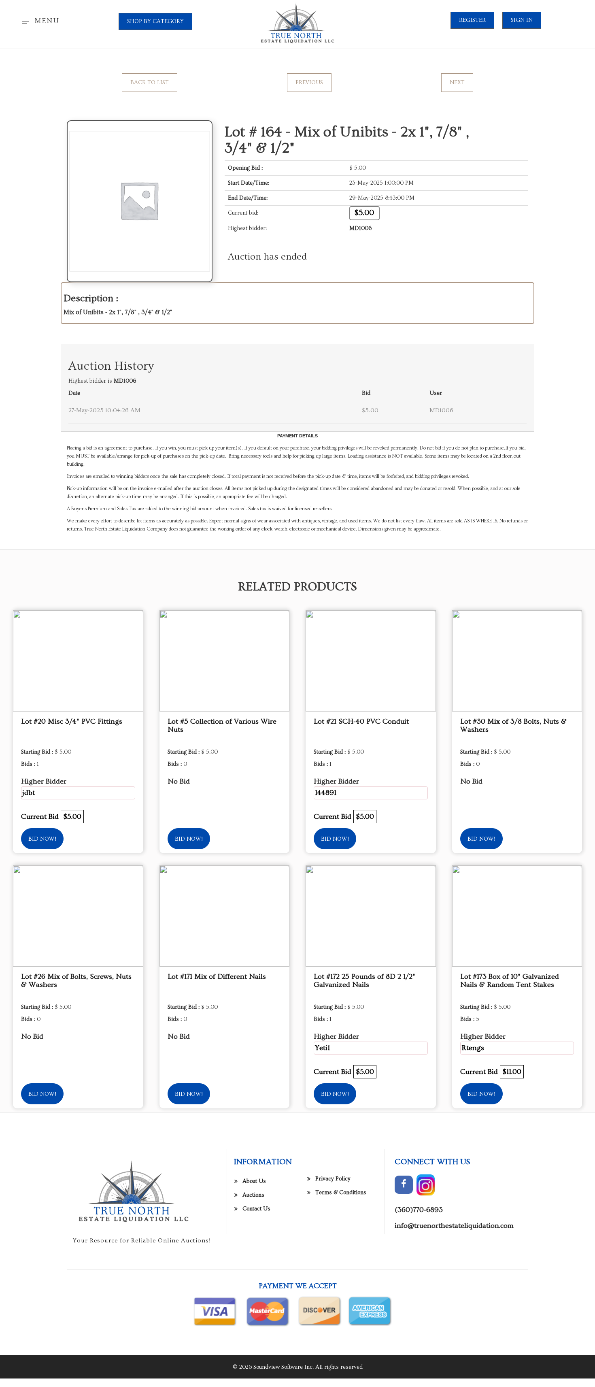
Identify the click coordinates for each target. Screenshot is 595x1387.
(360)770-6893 (419, 1210)
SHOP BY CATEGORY (155, 21)
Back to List (149, 82)
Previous (309, 82)
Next (457, 82)
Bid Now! (42, 839)
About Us (254, 1181)
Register (472, 20)
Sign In (522, 20)
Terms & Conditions (340, 1192)
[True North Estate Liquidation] (297, 23)
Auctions (253, 1195)
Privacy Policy (333, 1179)
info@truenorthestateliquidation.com (454, 1225)
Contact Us (256, 1209)
